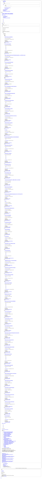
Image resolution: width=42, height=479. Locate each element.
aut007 (9, 392)
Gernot (6, 88)
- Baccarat (4, 446)
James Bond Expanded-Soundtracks (9, 70)
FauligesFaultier (7, 57)
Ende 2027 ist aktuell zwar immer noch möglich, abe (7, 454)
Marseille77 (7, 148)
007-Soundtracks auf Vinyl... (8, 164)
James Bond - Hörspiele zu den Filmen (9, 274)
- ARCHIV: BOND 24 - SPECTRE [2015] (8, 443)
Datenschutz (4, 465)
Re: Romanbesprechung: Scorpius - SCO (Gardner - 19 (8, 458)
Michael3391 (10, 76)
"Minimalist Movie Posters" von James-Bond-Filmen (10, 260)
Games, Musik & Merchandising (7, 13)
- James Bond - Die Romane (6, 435)
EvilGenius (7, 65)
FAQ (3, 464)
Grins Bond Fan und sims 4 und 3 (8, 79)
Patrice (9, 106)
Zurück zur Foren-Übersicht (5, 429)
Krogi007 (7, 189)
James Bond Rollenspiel (7, 229)
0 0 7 (6, 50)
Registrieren (4, 1)
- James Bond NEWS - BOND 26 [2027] (7, 432)
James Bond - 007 (7, 289)
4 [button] (3, 20)
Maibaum (10, 127)
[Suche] (5, 5)
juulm (6, 231)
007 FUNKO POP (7, 236)
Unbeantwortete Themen (7, 7)
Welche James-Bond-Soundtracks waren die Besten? (10, 373)
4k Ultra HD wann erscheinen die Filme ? (9, 100)
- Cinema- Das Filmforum (6, 447)
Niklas (6, 335)
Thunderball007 (10, 272)
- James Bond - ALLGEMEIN (6, 433)
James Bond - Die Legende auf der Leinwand (8, 431)
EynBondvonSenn (7, 81)
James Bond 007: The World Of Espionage (9, 387)
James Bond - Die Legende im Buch (7, 434)
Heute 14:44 (4, 457)
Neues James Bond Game (7, 250)
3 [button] (3, 425)
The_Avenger (10, 41)
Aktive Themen (7, 8)
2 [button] (3, 19)
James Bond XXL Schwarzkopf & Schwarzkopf (10, 267)
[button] (3, 427)
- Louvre (4, 445)
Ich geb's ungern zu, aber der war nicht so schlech (7, 461)
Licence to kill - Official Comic (8, 311)
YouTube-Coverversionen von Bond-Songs (9, 401)
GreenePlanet (7, 132)
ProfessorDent (10, 309)
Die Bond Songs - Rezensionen (8, 153)
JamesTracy (10, 120)
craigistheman (10, 291)
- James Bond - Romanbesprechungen (7, 436)
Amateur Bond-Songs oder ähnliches (9, 380)
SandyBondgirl (10, 205)
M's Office (4, 17)
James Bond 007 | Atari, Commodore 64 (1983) (10, 243)
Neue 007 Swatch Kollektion (8, 215)
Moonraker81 (7, 196)
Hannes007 (10, 191)
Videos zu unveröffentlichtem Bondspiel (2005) (10, 93)
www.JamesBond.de (5, 463)
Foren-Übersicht (5, 16)
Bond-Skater (7, 419)
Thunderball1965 (10, 406)
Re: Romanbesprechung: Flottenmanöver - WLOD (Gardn (8, 456)
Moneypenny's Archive (5, 439)
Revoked (6, 203)
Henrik (9, 198)
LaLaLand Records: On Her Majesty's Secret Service (11, 115)
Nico (2, 457)
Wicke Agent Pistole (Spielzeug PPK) (9, 365)
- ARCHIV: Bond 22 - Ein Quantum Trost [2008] (8, 442)
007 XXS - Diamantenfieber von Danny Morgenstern (10, 86)
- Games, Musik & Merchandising (7, 438)
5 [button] (3, 21)
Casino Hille (10, 52)
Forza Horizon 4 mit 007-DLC (8, 222)
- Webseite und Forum (5, 444)
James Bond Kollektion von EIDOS (9, 108)
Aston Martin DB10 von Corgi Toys (9, 318)
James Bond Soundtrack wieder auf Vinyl (9, 394)
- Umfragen (4, 437)
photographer (7, 140)
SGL (9, 113)
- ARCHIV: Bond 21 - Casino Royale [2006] (8, 441)
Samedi (9, 177)
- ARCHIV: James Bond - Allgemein (7, 440)
